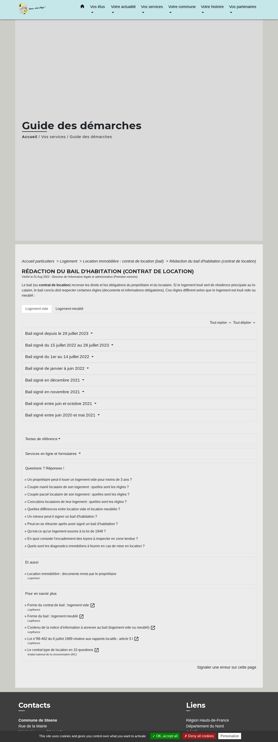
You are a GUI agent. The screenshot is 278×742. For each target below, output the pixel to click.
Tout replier (221, 322)
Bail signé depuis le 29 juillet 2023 (57, 333)
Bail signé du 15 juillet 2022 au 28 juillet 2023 (67, 345)
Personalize (229, 736)
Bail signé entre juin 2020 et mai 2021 (60, 415)
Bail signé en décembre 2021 (53, 380)
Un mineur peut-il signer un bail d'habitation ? (62, 516)
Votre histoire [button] (212, 6)
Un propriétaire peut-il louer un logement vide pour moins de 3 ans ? (79, 479)
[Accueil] (45, 10)
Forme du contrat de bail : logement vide (61, 605)
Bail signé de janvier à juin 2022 (55, 368)
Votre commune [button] (182, 6)
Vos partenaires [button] (242, 6)
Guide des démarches (91, 137)
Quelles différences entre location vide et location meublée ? (73, 509)
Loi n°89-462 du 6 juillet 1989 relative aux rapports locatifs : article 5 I (83, 639)
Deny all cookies (200, 736)
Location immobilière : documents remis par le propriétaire (71, 574)
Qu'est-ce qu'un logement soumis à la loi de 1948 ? (66, 531)
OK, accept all (166, 736)
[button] (82, 7)
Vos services (53, 137)
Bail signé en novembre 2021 (53, 392)
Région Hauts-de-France (207, 720)
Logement (69, 261)
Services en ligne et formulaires (51, 454)
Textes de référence (41, 439)
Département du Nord (205, 726)
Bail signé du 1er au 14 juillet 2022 (57, 356)
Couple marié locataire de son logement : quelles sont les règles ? (78, 487)
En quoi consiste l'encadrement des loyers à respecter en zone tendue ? (82, 538)
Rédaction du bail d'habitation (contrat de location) (212, 261)
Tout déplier (244, 322)
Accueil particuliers (38, 261)
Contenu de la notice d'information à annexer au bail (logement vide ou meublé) (91, 627)
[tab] (37, 309)
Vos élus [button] (97, 6)
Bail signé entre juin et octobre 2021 (59, 403)
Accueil (29, 137)
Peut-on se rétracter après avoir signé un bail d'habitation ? (72, 524)
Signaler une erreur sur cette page (226, 667)
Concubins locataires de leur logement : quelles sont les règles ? (77, 502)
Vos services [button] (152, 6)
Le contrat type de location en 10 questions (63, 650)
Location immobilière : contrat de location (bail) (124, 261)
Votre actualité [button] (123, 6)
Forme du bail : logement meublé (55, 616)
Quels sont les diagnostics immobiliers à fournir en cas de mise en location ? (86, 546)
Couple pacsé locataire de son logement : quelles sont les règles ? (78, 494)
